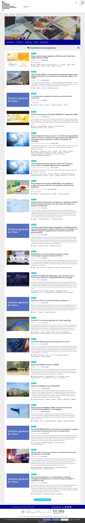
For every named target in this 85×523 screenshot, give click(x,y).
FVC (49, 66)
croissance (61, 376)
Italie (60, 151)
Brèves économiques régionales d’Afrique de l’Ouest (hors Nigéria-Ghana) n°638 (53, 57)
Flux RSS (65, 516)
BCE (54, 333)
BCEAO (63, 64)
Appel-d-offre (66, 399)
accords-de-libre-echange (37, 444)
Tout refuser (56, 519)
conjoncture (28, 42)
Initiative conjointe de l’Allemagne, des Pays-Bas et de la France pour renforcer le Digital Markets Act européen (53, 276)
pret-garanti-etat (66, 332)
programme (51, 127)
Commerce (43, 267)
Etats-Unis (71, 151)
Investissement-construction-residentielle (40, 155)
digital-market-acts (35, 292)
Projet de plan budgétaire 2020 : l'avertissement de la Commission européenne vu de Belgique (51, 408)
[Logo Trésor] (26, 7)
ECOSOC (53, 66)
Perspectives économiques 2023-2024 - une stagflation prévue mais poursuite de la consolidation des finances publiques (52, 185)
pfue (34, 267)
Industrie (46, 175)
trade (38, 267)
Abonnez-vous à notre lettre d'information (24, 506)
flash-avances (43, 151)
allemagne (46, 290)
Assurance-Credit (35, 333)
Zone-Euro (48, 152)
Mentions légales (26, 516)
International (36, 332)
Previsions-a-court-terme (45, 193)
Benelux (34, 126)
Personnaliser (64, 519)
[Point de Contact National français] (44, 511)
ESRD (38, 88)
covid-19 (52, 332)
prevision (47, 105)
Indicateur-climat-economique (68, 173)
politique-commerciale (49, 468)
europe (42, 332)
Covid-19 (35, 355)
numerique (35, 290)
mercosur (38, 442)
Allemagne (55, 151)
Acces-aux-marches (37, 467)
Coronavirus (41, 355)
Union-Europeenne (40, 152)
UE (59, 64)
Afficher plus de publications (42, 499)
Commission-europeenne (52, 64)
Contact (19, 516)
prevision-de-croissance (38, 105)
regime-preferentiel (50, 376)
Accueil (6, 14)
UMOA (68, 64)
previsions (40, 312)
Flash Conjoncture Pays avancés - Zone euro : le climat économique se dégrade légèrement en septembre (52, 164)
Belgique (60, 421)
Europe (47, 355)
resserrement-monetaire (59, 154)
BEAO (34, 64)
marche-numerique (68, 292)
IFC (45, 66)
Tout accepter (47, 519)
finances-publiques (42, 126)
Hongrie (65, 105)
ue (33, 442)
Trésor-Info (12, 14)
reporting (43, 88)
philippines (73, 399)
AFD (58, 66)
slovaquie (35, 219)
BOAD (73, 64)
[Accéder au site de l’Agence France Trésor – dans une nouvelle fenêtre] (28, 511)
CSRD (34, 88)
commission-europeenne (56, 105)
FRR (46, 127)
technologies (50, 267)
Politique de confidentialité (37, 516)
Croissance (60, 152)
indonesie (53, 399)
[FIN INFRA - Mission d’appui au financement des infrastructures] (58, 511)
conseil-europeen (49, 292)
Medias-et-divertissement (69, 421)
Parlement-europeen (46, 356)
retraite (50, 126)
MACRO (54, 193)
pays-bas (52, 290)
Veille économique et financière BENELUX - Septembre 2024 (54, 114)
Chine (32, 152)
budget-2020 (35, 421)
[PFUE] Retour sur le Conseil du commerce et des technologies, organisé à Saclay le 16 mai (50, 255)
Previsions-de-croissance (44, 219)
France (49, 151)
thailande (59, 399)
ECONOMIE (35, 193)
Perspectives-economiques (37, 127)
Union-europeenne (35, 356)
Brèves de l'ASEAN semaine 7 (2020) (45, 364)
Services (52, 175)
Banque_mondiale (35, 66)
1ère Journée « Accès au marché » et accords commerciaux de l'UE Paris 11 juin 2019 (53, 453)
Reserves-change (44, 42)
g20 (71, 333)
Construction (72, 175)
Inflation (67, 152)
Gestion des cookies (58, 516)
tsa (56, 376)
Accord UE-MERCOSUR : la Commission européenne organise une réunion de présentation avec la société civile (54, 430)
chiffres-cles (20, 42)
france (36, 42)
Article (33, 53)
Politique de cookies (48, 516)
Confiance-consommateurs (61, 175)
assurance (58, 332)
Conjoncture (36, 151)
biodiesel (48, 399)
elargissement (59, 493)
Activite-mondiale (48, 154)
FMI (58, 333)
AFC (42, 66)
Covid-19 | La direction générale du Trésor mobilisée (51, 320)
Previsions (54, 152)
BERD (43, 64)
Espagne (65, 151)
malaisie (67, 376)
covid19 (47, 332)
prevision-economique (43, 245)
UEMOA (39, 64)
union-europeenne (58, 292)
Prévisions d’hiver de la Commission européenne (50, 300)
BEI (54, 355)
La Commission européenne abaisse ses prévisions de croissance (51, 97)
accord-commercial (46, 377)
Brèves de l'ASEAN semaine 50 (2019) (45, 386)
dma (42, 292)
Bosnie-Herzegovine (37, 493)
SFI (61, 66)
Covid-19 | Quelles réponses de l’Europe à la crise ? (50, 341)
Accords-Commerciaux (59, 442)
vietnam (54, 377)
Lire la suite (37, 62)
